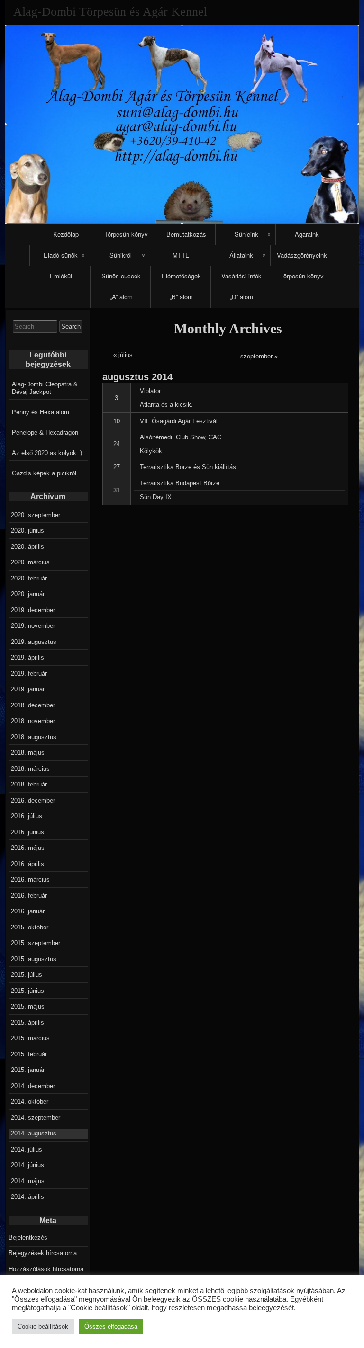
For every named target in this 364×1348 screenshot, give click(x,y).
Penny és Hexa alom (40, 412)
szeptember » (259, 356)
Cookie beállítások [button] (43, 1326)
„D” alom (241, 296)
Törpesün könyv (126, 234)
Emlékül (61, 275)
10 (116, 421)
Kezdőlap (66, 234)
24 (116, 443)
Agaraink (307, 234)
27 (116, 467)
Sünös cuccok (121, 275)
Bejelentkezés (28, 1237)
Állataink (241, 254)
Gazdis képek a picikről (44, 473)
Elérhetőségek (181, 275)
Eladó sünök (61, 254)
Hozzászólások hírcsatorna (46, 1269)
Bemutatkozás (186, 234)
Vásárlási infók (241, 275)
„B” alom (181, 296)
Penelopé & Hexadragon (45, 432)
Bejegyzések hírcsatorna (43, 1253)
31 (116, 490)
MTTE (181, 254)
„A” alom (121, 296)
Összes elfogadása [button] (110, 1326)
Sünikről (120, 254)
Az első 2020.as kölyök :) (47, 452)
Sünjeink (246, 234)
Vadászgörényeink (302, 254)
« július (123, 354)
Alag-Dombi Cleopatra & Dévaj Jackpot (45, 388)
